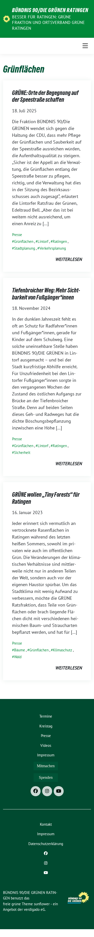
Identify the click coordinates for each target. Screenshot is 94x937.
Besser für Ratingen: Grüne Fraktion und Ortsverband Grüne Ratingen (48, 22)
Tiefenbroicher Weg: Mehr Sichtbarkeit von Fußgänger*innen (46, 294)
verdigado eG (34, 909)
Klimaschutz (62, 650)
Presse (17, 234)
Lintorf (43, 241)
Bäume (19, 650)
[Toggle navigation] (85, 46)
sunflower (42, 903)
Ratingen (60, 241)
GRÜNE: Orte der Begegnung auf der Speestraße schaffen (45, 96)
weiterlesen (68, 259)
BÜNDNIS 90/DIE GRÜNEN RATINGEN (50, 10)
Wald (18, 656)
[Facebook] (36, 791)
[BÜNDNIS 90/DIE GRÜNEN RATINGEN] (6, 18)
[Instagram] (47, 791)
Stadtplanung (24, 248)
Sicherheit (22, 452)
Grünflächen (23, 241)
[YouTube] (59, 791)
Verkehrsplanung (52, 248)
